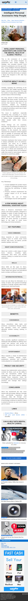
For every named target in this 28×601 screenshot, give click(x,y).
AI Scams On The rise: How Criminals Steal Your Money (12, 538)
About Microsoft (5, 546)
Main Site (3, 543)
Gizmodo (16, 443)
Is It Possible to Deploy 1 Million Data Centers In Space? (12, 482)
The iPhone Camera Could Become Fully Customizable (14, 519)
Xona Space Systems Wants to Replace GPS (11, 501)
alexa (23, 450)
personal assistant (10, 452)
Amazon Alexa (9, 413)
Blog (2, 544)
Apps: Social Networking (7, 450)
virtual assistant (19, 452)
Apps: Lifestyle (5, 449)
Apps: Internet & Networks (14, 447)
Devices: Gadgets (16, 450)
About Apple (4, 545)
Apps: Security (12, 449)
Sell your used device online (15, 415)
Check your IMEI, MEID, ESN (8, 547)
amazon (3, 452)
